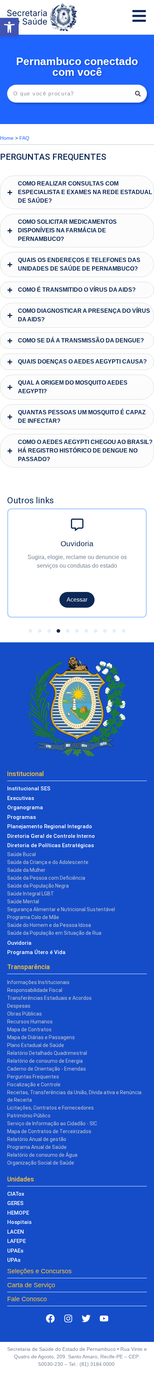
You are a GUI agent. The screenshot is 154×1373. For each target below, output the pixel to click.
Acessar (54, 600)
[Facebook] (50, 1319)
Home (7, 138)
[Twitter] (86, 1319)
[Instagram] (68, 1319)
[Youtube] (104, 1319)
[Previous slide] (18, 557)
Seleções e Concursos (39, 1271)
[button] (9, 27)
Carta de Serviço (31, 1285)
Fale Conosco (27, 1299)
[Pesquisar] (138, 94)
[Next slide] (136, 557)
